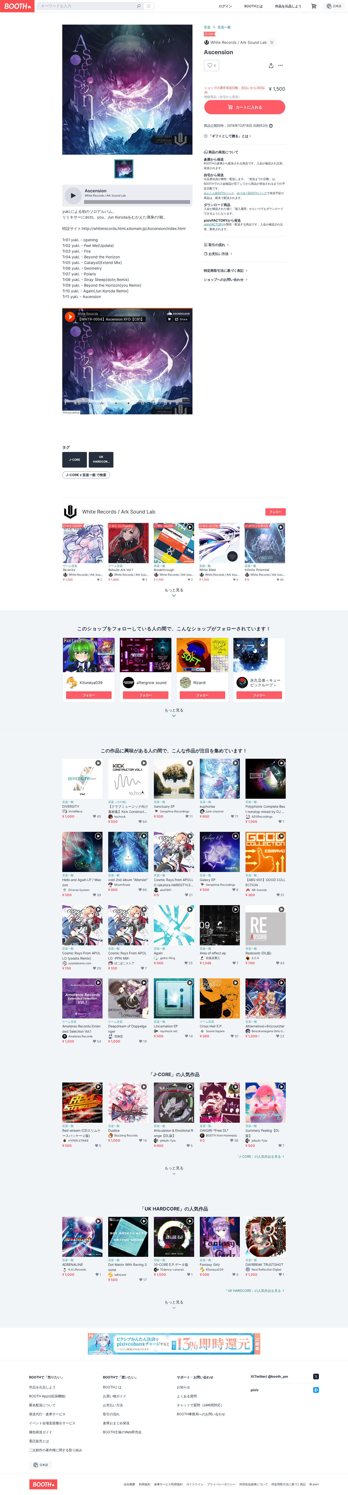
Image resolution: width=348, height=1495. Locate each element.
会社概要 (129, 1484)
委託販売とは (39, 1441)
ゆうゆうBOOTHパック (252, 193)
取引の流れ (217, 245)
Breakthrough (164, 570)
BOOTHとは (253, 6)
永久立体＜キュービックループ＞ (265, 682)
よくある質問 (187, 1396)
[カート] (272, 42)
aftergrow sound (151, 682)
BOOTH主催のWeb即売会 (122, 1432)
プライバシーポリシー (221, 1484)
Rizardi (199, 682)
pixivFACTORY (213, 224)
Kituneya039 (91, 682)
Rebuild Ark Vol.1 (120, 570)
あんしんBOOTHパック (219, 193)
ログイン (225, 6)
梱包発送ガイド (40, 1432)
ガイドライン (194, 1484)
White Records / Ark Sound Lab (118, 512)
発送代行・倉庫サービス (47, 1414)
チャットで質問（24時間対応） (200, 1405)
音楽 (207, 27)
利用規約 (144, 1484)
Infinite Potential (257, 570)
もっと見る (174, 710)
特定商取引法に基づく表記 (224, 270)
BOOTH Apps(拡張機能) (47, 1396)
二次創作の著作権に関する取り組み (55, 1450)
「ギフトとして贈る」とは (228, 136)
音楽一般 (224, 27)
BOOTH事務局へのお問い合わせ (201, 1414)
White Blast (207, 570)
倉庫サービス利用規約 (168, 1484)
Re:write (69, 570)
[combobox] (90, 6)
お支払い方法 (218, 254)
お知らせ (183, 1387)
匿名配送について (42, 1405)
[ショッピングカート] (314, 6)
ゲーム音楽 (70, 566)
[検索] (139, 6)
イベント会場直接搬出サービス (52, 1423)
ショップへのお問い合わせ (224, 279)
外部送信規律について (253, 1484)
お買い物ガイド (114, 1396)
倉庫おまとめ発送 (116, 1423)
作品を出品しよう (288, 6)
